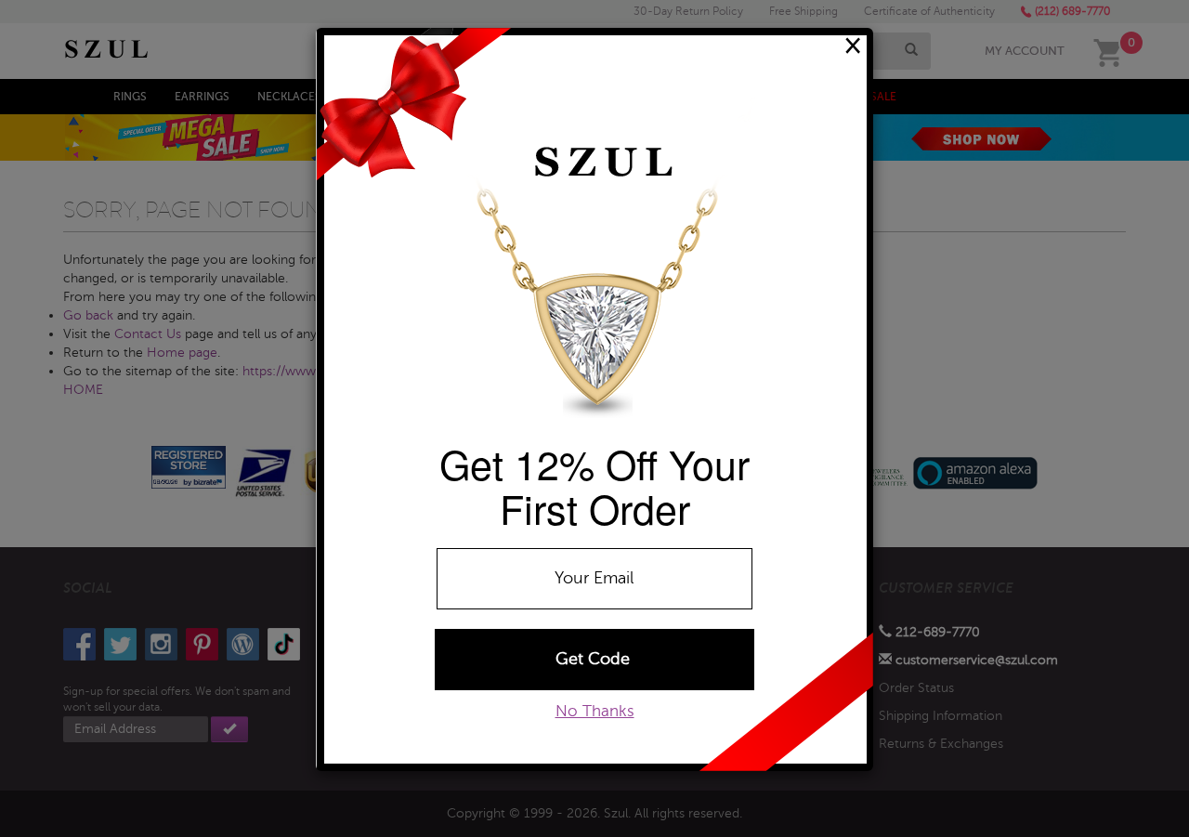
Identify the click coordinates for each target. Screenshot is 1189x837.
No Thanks (594, 711)
